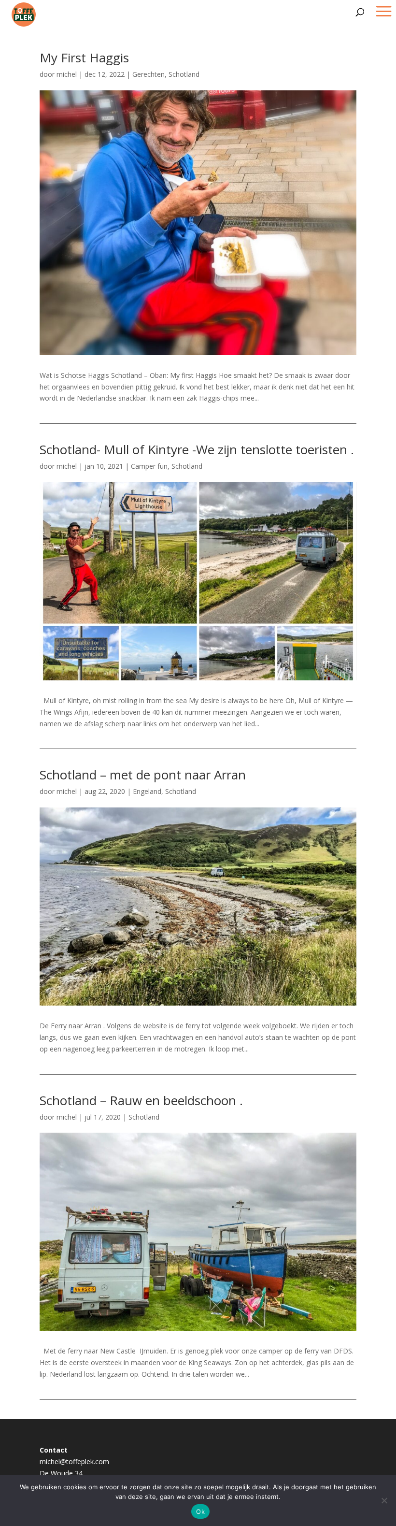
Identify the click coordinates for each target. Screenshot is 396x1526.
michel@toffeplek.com (74, 1461)
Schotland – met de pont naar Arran (143, 774)
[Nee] (384, 1500)
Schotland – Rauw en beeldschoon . (141, 1100)
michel (67, 74)
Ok (200, 1511)
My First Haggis (84, 57)
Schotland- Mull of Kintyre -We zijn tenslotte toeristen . (197, 449)
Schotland (184, 74)
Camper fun (149, 466)
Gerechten (148, 74)
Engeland (147, 791)
